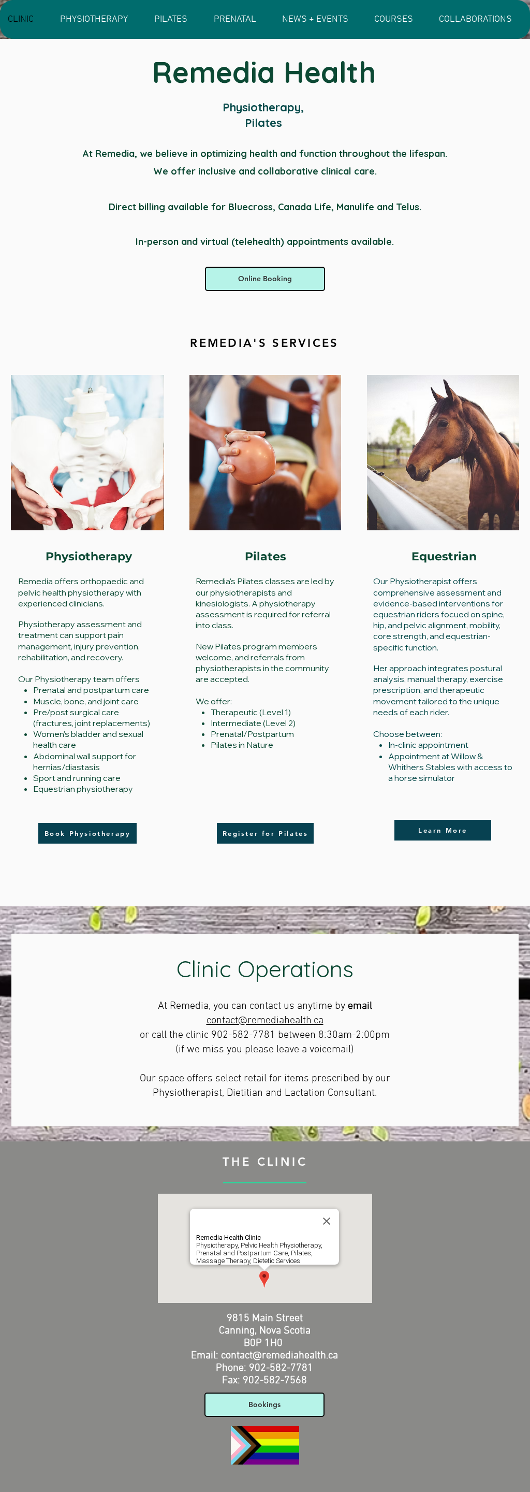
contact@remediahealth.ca (265, 1021)
